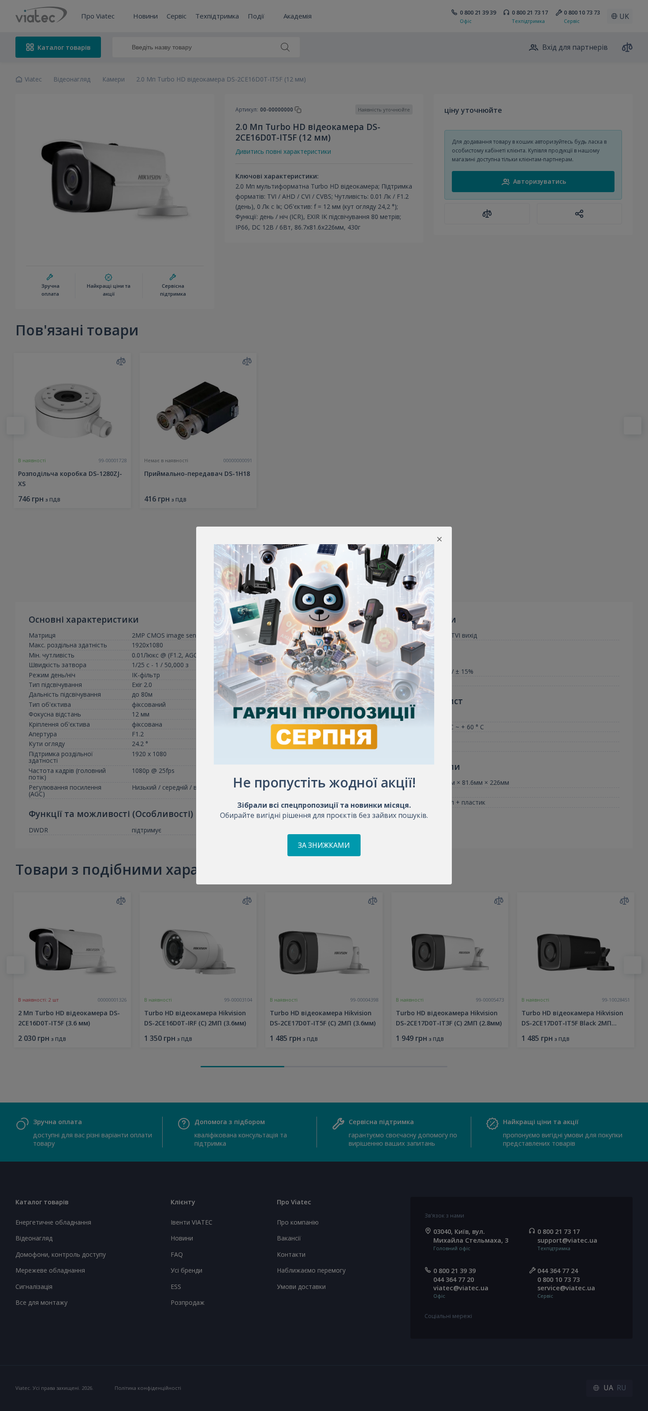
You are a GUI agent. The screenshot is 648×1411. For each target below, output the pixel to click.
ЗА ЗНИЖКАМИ (324, 845)
